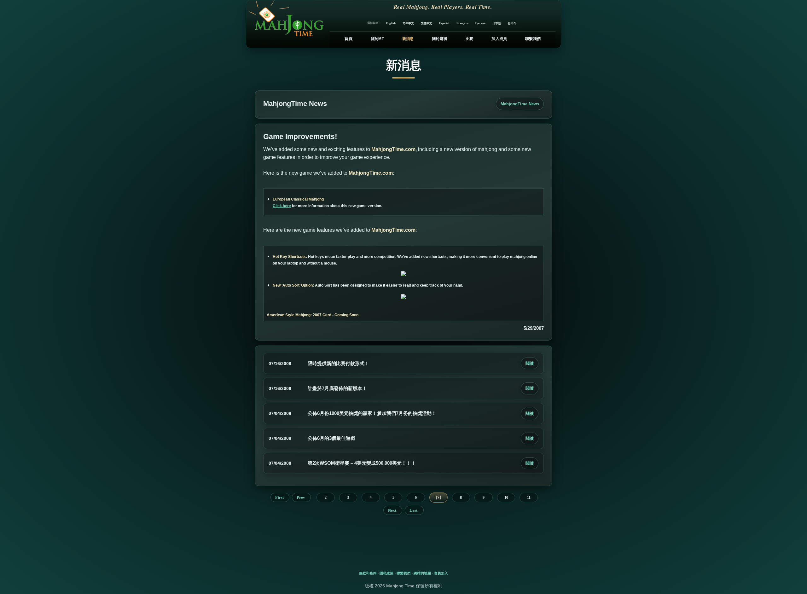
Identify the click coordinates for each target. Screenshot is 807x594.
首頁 (348, 39)
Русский (480, 23)
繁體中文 (426, 23)
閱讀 (529, 363)
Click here (282, 206)
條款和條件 (367, 573)
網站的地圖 (422, 573)
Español (444, 23)
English (391, 23)
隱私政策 (386, 573)
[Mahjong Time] (285, 24)
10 (506, 497)
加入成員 (499, 39)
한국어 (512, 23)
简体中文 (408, 23)
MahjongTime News (520, 104)
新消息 (408, 39)
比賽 (469, 39)
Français (462, 23)
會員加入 (441, 573)
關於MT (377, 39)
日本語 (496, 23)
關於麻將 (439, 39)
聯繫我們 (533, 39)
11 (529, 497)
